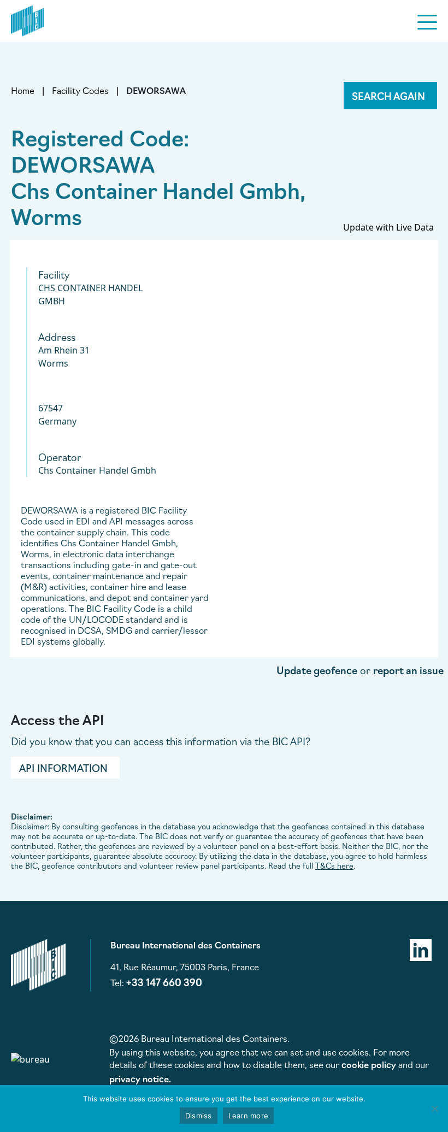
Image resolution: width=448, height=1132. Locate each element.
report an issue (408, 670)
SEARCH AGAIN (388, 96)
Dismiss (198, 1115)
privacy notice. (140, 1078)
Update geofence (316, 670)
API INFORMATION (63, 767)
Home (22, 90)
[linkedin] (421, 948)
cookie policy (368, 1064)
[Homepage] (27, 19)
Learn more (248, 1115)
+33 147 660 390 (164, 982)
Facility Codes (80, 90)
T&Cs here (334, 865)
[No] (434, 1108)
